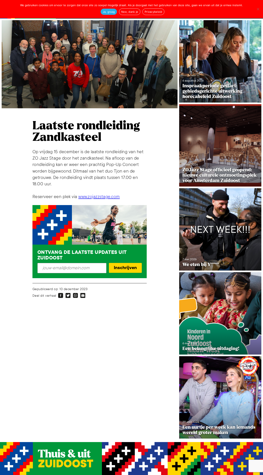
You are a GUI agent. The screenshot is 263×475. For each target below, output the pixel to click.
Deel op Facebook (60, 295)
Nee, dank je (129, 11)
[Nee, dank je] (258, 9)
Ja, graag (109, 11)
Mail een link (82, 295)
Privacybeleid (153, 11)
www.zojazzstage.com (99, 196)
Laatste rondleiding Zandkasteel (86, 131)
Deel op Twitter (68, 295)
